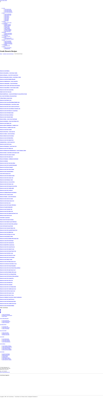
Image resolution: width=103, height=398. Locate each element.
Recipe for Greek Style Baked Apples (6, 112)
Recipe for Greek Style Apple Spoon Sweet (7, 269)
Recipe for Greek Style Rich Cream (6, 253)
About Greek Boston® (6, 314)
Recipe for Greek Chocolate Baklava (6, 171)
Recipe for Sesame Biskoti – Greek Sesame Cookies (9, 87)
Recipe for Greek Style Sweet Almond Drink (8, 274)
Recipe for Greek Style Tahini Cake (6, 148)
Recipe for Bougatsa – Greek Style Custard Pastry (9, 75)
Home (1, 53)
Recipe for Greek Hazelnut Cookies (6, 236)
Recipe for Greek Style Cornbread (6, 190)
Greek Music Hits (5, 326)
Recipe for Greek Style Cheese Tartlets (7, 169)
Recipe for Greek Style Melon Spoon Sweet (8, 261)
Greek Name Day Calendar (6, 359)
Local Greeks (2, 336)
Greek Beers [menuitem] (6, 20)
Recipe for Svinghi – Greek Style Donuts (7, 133)
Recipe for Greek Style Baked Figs (6, 282)
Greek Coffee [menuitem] (6, 18)
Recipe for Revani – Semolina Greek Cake (7, 127)
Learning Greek (5, 356)
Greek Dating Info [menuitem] (7, 31)
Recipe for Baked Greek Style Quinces (7, 135)
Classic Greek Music (5, 328)
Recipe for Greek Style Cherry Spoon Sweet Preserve (9, 106)
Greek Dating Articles (6, 357)
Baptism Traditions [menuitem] (7, 25)
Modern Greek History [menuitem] (8, 34)
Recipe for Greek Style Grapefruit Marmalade (8, 165)
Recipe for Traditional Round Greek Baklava (8, 192)
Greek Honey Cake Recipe (5, 217)
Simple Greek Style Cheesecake (5, 91)
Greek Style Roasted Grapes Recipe (6, 225)
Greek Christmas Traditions (6, 348)
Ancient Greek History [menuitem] (8, 33)
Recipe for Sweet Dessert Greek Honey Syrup (8, 263)
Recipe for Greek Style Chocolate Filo (7, 242)
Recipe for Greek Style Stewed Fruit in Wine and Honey (10, 267)
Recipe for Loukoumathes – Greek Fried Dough (8, 83)
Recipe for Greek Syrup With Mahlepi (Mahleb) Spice (10, 102)
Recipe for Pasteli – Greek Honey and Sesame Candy (9, 152)
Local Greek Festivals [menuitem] (8, 10)
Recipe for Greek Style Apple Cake (6, 156)
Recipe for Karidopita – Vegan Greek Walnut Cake (9, 121)
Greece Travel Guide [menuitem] (7, 22)
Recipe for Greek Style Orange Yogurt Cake (8, 251)
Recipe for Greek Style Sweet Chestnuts (7, 257)
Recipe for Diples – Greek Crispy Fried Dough (8, 119)
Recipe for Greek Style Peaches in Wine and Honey (9, 276)
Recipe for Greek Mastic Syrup (5, 100)
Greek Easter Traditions (6, 347)
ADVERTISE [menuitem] (4, 44)
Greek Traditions (2, 343)
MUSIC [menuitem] (3, 39)
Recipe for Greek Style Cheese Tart (6, 280)
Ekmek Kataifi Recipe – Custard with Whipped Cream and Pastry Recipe (13, 93)
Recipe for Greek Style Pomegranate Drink (8, 301)
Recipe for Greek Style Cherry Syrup (7, 295)
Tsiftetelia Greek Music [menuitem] (8, 42)
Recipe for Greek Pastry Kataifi (5, 129)
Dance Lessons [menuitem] (6, 26)
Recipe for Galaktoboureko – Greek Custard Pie (9, 81)
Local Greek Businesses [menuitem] (8, 12)
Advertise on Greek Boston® (7, 315)
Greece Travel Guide (3, 330)
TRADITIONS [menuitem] (4, 23)
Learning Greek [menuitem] (7, 27)
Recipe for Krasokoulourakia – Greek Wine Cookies (9, 104)
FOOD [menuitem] (3, 13)
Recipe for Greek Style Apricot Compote (7, 154)
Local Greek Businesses (6, 341)
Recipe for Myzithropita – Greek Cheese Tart (8, 146)
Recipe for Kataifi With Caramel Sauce (7, 244)
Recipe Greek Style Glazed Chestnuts (7, 219)
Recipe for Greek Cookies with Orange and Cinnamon (10, 85)
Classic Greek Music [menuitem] (7, 41)
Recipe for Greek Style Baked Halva (6, 137)
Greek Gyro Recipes (5, 322)
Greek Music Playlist (3, 324)
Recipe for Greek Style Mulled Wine (6, 232)
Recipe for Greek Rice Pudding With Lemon (8, 272)
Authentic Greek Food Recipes (8, 53)
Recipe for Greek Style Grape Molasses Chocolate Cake (10, 108)
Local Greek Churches (6, 340)
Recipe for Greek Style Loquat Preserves (7, 246)
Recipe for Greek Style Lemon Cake (6, 177)
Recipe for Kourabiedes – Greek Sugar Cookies (8, 72)
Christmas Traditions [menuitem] (7, 29)
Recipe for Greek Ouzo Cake (5, 202)
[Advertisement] (32, 61)
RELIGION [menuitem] (4, 37)
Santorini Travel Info (5, 333)
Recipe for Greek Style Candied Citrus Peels (8, 303)
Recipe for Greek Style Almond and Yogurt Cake (9, 213)
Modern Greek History (6, 354)
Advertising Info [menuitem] (7, 45)
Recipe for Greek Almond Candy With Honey (8, 221)
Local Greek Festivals (6, 339)
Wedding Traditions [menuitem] (7, 24)
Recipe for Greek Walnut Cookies (6, 259)
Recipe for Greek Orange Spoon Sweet (7, 200)
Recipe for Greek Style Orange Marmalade (8, 265)
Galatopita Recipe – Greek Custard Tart (7, 142)
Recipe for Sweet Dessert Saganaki (6, 167)
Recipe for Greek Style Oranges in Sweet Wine (8, 186)
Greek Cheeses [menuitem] (6, 16)
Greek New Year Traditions (6, 349)
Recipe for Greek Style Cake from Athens (7, 163)
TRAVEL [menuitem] (4, 21)
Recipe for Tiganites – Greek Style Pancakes (8, 196)
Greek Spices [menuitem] (6, 15)
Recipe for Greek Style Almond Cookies (7, 175)
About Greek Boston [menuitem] (7, 47)
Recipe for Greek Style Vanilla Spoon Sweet (8, 288)
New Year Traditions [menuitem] (7, 30)
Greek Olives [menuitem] (6, 17)
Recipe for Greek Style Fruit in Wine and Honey (9, 223)
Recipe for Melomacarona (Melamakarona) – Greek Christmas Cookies (13, 150)
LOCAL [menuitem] (3, 8)
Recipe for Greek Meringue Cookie (6, 179)
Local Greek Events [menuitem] (7, 9)
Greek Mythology (5, 355)
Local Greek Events (5, 338)
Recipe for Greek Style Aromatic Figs (7, 278)
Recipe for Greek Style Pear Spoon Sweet (7, 290)
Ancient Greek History (6, 353)
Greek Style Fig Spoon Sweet (5, 173)
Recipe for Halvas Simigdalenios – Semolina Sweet (9, 125)
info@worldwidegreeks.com (5, 372)
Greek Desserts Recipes (6, 321)
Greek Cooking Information (4, 318)
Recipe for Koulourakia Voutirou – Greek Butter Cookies (10, 77)
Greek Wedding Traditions (6, 345)
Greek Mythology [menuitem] (7, 36)
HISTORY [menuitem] (4, 32)
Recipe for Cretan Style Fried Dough (6, 240)
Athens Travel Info (5, 332)
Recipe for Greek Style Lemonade (6, 284)
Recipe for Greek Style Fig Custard (6, 198)
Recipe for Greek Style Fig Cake (6, 215)
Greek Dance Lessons (6, 327)
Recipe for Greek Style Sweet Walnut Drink (8, 286)
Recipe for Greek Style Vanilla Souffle (7, 188)
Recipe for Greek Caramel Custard (6, 194)
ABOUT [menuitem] (3, 46)
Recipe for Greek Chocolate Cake (6, 209)
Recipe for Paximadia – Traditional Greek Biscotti (9, 158)
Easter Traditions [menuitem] (7, 28)
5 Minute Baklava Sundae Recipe (6, 98)
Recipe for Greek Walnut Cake (5, 123)
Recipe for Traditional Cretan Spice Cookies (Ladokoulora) (11, 297)
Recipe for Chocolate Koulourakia (6, 207)
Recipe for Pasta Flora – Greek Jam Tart (7, 131)
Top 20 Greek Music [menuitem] (7, 40)
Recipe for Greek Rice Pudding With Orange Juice (9, 238)
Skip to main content (3, 0)
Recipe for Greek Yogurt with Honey (6, 114)
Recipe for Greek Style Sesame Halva (6, 89)
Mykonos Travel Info (5, 334)
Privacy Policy (4, 316)
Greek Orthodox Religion (6, 358)
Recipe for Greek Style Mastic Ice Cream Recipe (9, 110)
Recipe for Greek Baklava (4, 70)
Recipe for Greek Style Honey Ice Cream (7, 234)
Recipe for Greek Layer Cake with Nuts (7, 181)
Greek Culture (2, 351)
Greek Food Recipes (5, 320)
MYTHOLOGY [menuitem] (5, 35)
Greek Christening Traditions (7, 346)
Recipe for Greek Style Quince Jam (6, 211)
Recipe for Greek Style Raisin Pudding (7, 305)
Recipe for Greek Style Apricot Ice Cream (7, 255)
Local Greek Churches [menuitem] (8, 11)
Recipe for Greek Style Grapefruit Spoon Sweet (8, 230)
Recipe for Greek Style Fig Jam (5, 144)
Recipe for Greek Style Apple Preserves (7, 299)
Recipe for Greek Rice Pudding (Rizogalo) (7, 79)
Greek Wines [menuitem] (6, 19)
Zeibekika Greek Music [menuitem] (8, 43)
